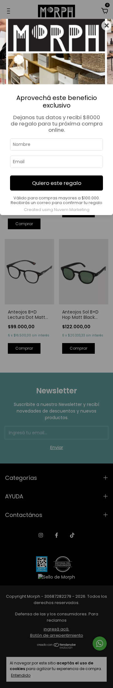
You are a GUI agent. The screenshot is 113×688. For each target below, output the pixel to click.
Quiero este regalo (56, 183)
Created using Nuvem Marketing (56, 209)
